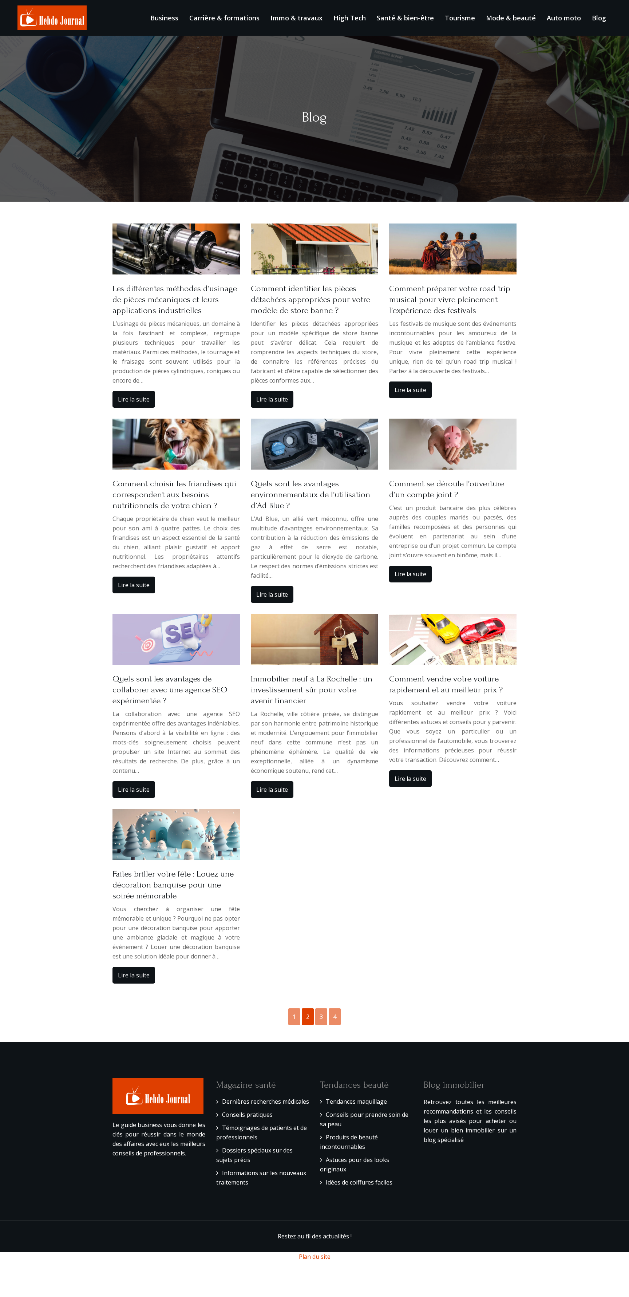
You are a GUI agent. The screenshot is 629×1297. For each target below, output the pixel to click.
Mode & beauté (511, 17)
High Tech (349, 17)
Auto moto (564, 17)
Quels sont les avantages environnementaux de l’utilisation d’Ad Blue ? (310, 494)
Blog (599, 17)
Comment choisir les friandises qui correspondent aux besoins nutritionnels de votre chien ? (174, 494)
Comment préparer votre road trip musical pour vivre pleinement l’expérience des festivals (449, 299)
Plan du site (315, 1257)
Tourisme (460, 17)
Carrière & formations (224, 17)
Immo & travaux (296, 17)
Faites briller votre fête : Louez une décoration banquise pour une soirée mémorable (173, 885)
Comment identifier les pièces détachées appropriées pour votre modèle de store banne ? (310, 299)
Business (164, 17)
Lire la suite (134, 399)
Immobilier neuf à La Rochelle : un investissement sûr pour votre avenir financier (311, 689)
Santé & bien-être (405, 17)
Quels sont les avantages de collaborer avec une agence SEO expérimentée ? (170, 689)
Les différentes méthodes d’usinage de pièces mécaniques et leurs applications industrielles (174, 299)
